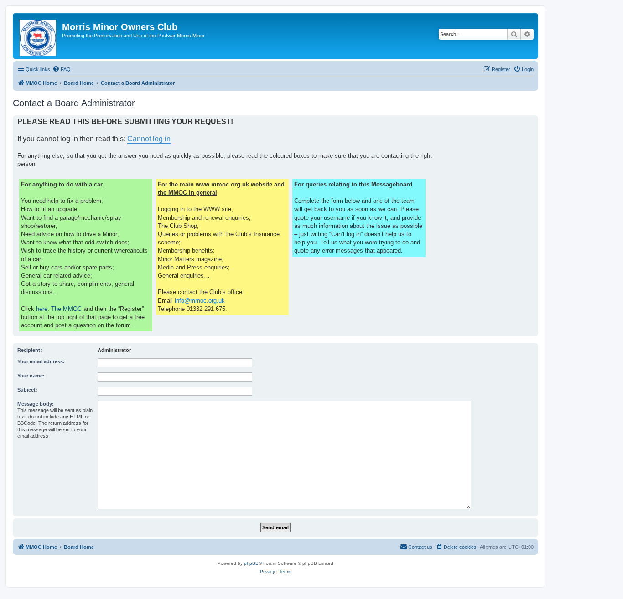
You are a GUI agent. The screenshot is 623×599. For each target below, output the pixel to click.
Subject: (27, 389)
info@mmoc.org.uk (200, 300)
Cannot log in (149, 139)
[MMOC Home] (38, 36)
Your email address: (41, 361)
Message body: (35, 404)
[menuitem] (61, 69)
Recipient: (29, 350)
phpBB (251, 563)
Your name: (31, 375)
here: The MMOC (59, 308)
